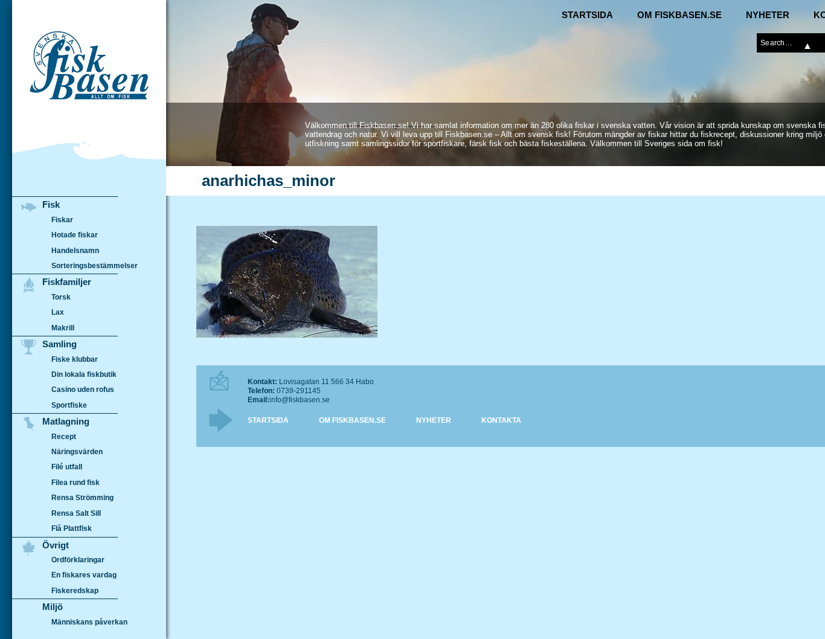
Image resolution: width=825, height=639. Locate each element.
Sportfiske (69, 405)
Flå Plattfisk (71, 528)
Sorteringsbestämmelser (94, 266)
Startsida (587, 15)
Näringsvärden (77, 452)
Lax (57, 312)
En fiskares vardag (84, 575)
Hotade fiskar (74, 235)
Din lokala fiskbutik (84, 374)
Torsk (61, 297)
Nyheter (767, 15)
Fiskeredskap (74, 590)
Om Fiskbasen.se (679, 15)
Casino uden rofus (82, 389)
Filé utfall (66, 467)
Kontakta (501, 420)
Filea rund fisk (75, 482)
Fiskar (62, 220)
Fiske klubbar (74, 359)
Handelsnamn (75, 250)
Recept (63, 436)
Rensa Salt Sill (76, 513)
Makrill (62, 328)
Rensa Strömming (82, 497)
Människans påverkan (89, 622)
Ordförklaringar (77, 560)
